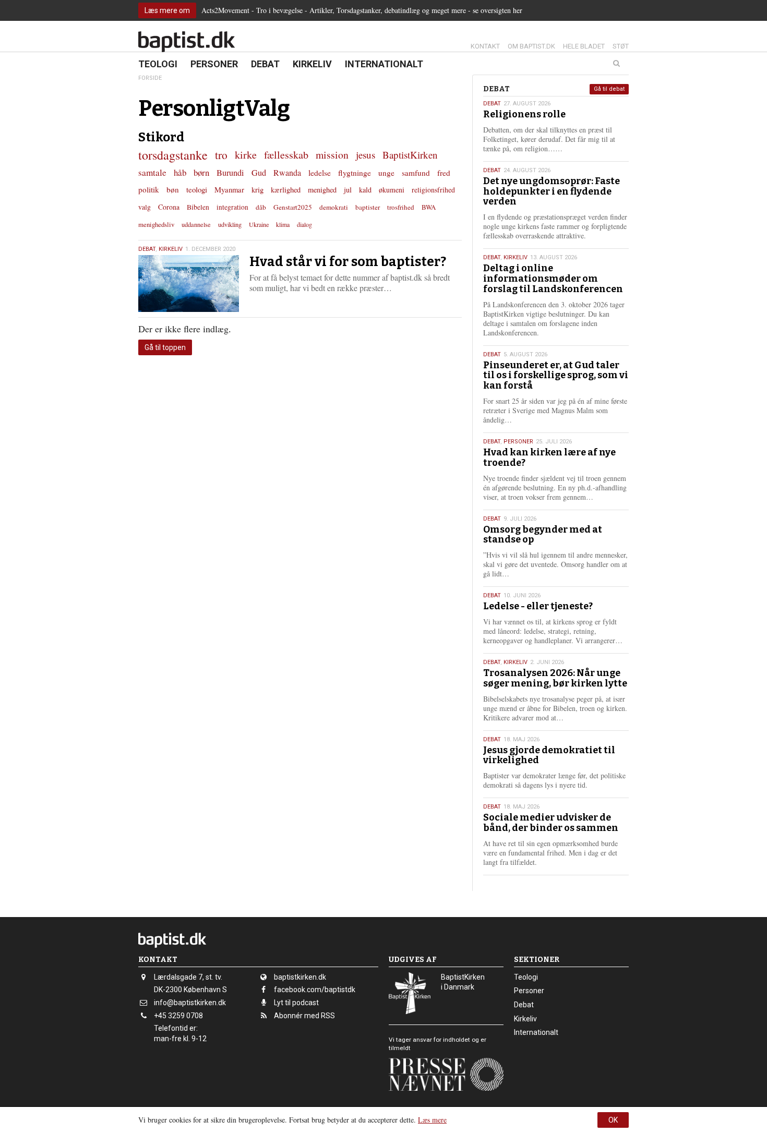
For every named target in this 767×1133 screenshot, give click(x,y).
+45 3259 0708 (178, 1015)
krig (257, 189)
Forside (150, 78)
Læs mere (432, 1120)
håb (180, 172)
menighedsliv (156, 224)
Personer (214, 63)
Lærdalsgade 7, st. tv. (188, 977)
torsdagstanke (173, 155)
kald (365, 190)
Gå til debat (609, 89)
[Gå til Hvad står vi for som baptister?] (188, 283)
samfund (416, 172)
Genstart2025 (292, 207)
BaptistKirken (410, 154)
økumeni (391, 190)
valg (144, 207)
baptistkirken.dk (300, 977)
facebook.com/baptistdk (314, 989)
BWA (429, 207)
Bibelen (198, 207)
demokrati (333, 207)
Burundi (230, 172)
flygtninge (354, 172)
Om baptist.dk (531, 46)
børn (201, 172)
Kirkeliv (312, 63)
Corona (168, 207)
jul (348, 190)
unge (386, 172)
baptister (367, 207)
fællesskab (286, 155)
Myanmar (229, 189)
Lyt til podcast (296, 1002)
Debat (265, 63)
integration (232, 207)
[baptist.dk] (186, 41)
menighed (322, 190)
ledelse (319, 172)
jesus (365, 154)
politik (148, 189)
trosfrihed (400, 207)
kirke (246, 155)
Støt (621, 46)
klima (283, 224)
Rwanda (287, 172)
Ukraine (259, 224)
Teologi (157, 63)
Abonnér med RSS (304, 1015)
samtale (152, 172)
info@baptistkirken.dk (190, 1002)
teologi (196, 189)
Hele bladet (584, 46)
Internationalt (384, 63)
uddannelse (196, 224)
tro (221, 154)
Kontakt (485, 46)
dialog (304, 224)
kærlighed (286, 190)
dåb (261, 207)
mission (332, 155)
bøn (172, 189)
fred (443, 172)
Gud (258, 172)
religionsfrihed (433, 190)
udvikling (230, 224)
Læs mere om (167, 10)
